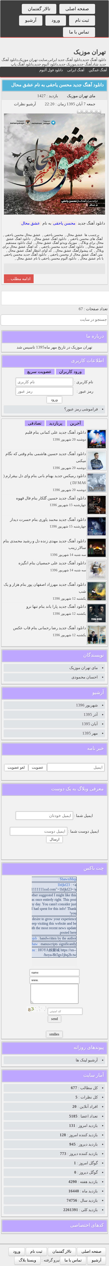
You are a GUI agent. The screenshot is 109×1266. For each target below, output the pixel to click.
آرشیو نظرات (25, 104)
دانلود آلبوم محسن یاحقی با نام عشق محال (46, 258)
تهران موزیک (90, 52)
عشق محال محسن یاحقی (23, 235)
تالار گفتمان (39, 8)
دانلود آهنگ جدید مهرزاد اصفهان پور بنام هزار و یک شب (45, 591)
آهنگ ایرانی (75, 70)
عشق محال (30, 223)
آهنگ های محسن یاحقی (86, 239)
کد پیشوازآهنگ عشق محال (73, 250)
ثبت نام (82, 20)
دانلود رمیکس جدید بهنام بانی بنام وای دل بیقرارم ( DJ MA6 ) (44, 483)
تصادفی (34, 423)
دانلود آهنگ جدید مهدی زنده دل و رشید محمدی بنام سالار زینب (44, 548)
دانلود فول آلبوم (51, 70)
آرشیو (30, 20)
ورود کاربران (70, 371)
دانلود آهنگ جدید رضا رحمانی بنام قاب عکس (49, 631)
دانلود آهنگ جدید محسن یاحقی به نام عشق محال (57, 84)
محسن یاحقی (64, 223)
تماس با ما (79, 32)
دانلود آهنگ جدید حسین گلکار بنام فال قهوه (51, 501)
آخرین (75, 423)
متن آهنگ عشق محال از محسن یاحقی (76, 254)
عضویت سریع (39, 371)
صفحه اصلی (77, 8)
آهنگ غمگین (98, 70)
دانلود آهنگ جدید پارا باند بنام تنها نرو (56, 609)
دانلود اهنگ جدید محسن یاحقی (62, 246)
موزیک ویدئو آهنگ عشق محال (56, 242)
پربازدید (55, 423)
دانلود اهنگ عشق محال (50, 239)
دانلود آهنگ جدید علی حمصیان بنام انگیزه (52, 566)
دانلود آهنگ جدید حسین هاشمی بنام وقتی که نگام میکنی (45, 460)
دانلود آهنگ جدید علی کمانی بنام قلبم (55, 435)
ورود (55, 20)
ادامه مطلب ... (19, 278)
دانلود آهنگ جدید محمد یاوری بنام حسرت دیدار (48, 522)
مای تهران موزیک (81, 96)
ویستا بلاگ (27, 1260)
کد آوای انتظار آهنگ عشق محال (30, 250)
